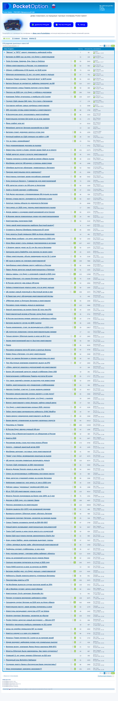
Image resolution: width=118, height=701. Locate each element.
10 (74, 500)
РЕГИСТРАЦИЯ (64, 25)
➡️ (32, 38)
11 (74, 243)
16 (74, 602)
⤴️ (16, 38)
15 (74, 92)
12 (74, 571)
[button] (113, 46)
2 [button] (106, 46)
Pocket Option (6, 689)
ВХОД (82, 25)
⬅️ (24, 38)
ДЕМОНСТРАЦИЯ (41, 25)
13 (74, 261)
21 (74, 425)
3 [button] (108, 46)
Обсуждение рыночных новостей (15, 43)
